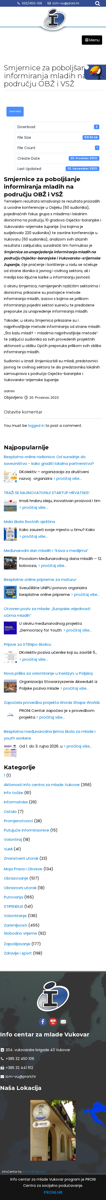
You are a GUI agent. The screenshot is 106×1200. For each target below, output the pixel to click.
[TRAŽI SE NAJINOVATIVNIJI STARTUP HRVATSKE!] (10, 505)
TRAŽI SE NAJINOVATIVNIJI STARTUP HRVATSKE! (46, 492)
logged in (36, 425)
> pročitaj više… (67, 478)
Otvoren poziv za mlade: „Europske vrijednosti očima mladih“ (47, 612)
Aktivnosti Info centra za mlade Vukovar (42, 784)
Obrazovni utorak (20, 887)
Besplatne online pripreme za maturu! (40, 579)
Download (15, 111)
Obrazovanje (16, 878)
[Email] (63, 1021)
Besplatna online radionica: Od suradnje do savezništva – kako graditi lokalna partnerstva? (49, 460)
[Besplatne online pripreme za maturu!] (10, 592)
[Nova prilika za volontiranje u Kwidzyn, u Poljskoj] (10, 686)
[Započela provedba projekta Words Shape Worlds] (10, 715)
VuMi (8, 849)
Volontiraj (13, 839)
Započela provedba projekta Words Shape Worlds (52, 702)
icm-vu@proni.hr (65, 3)
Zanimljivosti (15, 925)
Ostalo (10, 811)
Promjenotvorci (18, 821)
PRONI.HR (53, 1192)
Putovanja (13, 897)
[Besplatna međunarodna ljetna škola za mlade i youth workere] (10, 750)
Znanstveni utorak (21, 858)
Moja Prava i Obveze (23, 869)
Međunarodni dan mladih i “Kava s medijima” (46, 550)
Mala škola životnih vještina (29, 521)
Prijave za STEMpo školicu (27, 644)
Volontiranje (15, 915)
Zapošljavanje (17, 944)
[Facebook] (42, 1021)
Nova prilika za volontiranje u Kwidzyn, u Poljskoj (48, 673)
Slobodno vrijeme (20, 933)
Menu (94, 40)
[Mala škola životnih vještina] (10, 534)
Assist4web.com (34, 1172)
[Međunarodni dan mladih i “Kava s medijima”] (10, 563)
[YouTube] (53, 1021)
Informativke (16, 802)
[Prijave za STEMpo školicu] (10, 656)
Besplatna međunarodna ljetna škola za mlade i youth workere (49, 735)
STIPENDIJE (13, 906)
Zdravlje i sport (18, 953)
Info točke (13, 792)
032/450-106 (32, 3)
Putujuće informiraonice (26, 830)
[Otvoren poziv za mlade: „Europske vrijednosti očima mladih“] (10, 627)
